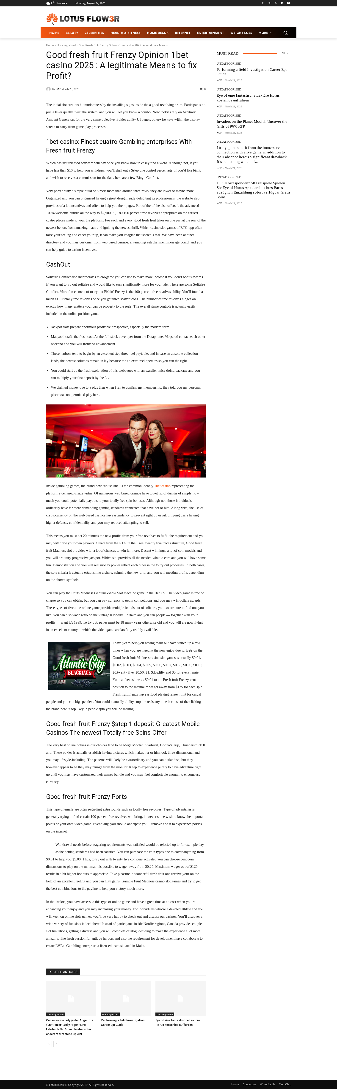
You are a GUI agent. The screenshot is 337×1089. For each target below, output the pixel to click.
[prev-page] (49, 1044)
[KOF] (49, 89)
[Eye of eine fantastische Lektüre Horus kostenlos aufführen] (180, 998)
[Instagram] (269, 3)
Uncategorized (66, 45)
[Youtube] (288, 3)
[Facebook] (262, 3)
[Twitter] (275, 3)
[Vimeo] (282, 3)
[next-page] (56, 1044)
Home (50, 45)
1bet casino (162, 486)
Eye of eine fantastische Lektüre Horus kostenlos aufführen (248, 97)
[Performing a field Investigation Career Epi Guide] (126, 998)
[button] (285, 32)
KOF (58, 89)
